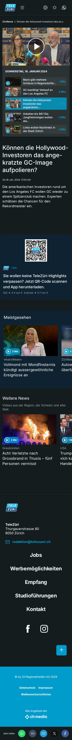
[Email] (43, 733)
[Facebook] (65, 733)
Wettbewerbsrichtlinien (36, 694)
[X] (54, 733)
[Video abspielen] (36, 47)
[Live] (45, 8)
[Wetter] (55, 8)
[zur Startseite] (10, 7)
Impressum (45, 687)
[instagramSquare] (44, 629)
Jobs (36, 555)
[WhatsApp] (21, 733)
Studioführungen (36, 595)
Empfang (36, 582)
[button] (32, 733)
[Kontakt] (64, 8)
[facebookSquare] (28, 629)
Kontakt (35, 609)
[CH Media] (36, 716)
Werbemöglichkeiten (36, 568)
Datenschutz (27, 687)
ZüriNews (7, 21)
